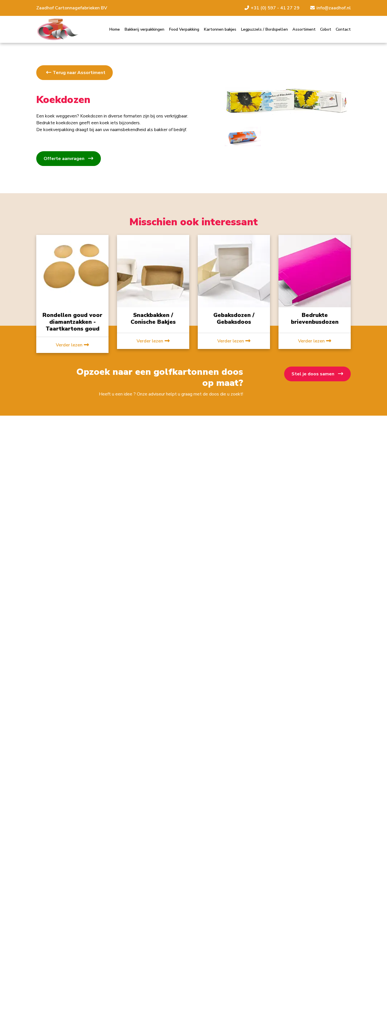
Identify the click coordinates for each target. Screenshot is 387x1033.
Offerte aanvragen (65, 158)
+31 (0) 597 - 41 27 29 (275, 8)
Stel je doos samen (313, 374)
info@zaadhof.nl (333, 8)
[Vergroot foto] (243, 136)
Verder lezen (70, 345)
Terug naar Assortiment (78, 73)
